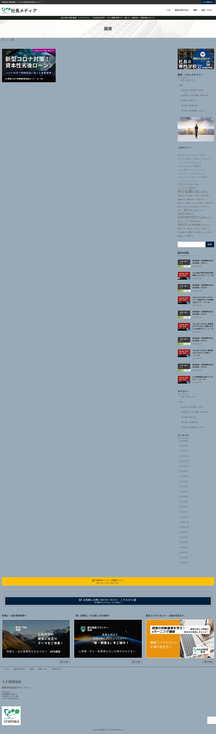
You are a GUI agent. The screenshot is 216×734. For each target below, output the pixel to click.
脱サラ (208, 225)
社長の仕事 (185, 213)
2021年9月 (183, 471)
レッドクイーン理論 (187, 188)
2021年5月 (183, 492)
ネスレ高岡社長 (203, 177)
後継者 (202, 203)
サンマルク (182, 173)
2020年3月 (183, 563)
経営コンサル (183, 221)
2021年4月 (183, 497)
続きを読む (64, 662)
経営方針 (184, 224)
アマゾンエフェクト (193, 162)
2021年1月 (183, 512)
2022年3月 (183, 441)
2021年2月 (183, 507)
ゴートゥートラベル (198, 170)
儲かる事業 (206, 195)
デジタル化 (191, 177)
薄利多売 (190, 228)
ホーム (6, 669)
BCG (187, 155)
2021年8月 (183, 476)
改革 (186, 206)
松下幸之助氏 (195, 206)
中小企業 (188, 191)
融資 (197, 228)
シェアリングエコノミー (196, 173)
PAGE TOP (209, 709)
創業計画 (182, 199)
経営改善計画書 (195, 221)
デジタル (182, 177)
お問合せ (209, 2)
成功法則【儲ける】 (189, 100)
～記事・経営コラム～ (188, 80)
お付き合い (197, 159)
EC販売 (203, 155)
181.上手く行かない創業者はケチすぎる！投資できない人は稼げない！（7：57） (203, 326)
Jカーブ (181, 159)
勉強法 (181, 203)
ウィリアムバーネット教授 (189, 166)
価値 (197, 195)
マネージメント (188, 184)
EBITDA (195, 155)
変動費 (188, 203)
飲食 (190, 235)
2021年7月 (183, 481)
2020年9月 (183, 532)
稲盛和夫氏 (206, 217)
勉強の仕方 (201, 199)
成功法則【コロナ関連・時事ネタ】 (195, 95)
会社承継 (190, 195)
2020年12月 (184, 517)
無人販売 (205, 206)
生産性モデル (198, 210)
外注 (195, 203)
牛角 (180, 210)
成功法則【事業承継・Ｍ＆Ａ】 (193, 110)
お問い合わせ (56, 669)
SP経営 (189, 159)
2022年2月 (183, 446)
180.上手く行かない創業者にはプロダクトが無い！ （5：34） (202, 352)
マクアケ (193, 180)
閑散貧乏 (182, 236)
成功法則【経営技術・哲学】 (192, 90)
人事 (204, 191)
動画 (181, 85)
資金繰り (205, 228)
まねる (207, 159)
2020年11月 (184, 522)
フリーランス (183, 180)
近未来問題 (182, 232)
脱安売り (182, 228)
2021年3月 (183, 502)
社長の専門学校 (189, 216)
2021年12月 (184, 456)
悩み (209, 203)
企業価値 (182, 195)
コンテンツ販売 (184, 170)
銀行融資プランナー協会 (203, 232)
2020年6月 (183, 547)
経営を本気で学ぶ (20, 669)
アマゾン (182, 162)
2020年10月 (184, 527)
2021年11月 (184, 461)
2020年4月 (183, 557)
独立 (188, 209)
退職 (191, 232)
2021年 (181, 155)
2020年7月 (183, 542)
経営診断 (198, 224)
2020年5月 (183, 552)
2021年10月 (184, 466)
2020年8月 (183, 537)
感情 (180, 206)
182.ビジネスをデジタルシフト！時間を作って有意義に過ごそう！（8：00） (202, 299)
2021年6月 (183, 486)
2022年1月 (183, 451)
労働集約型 (191, 199)
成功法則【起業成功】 (190, 105)
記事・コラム (42, 669)
